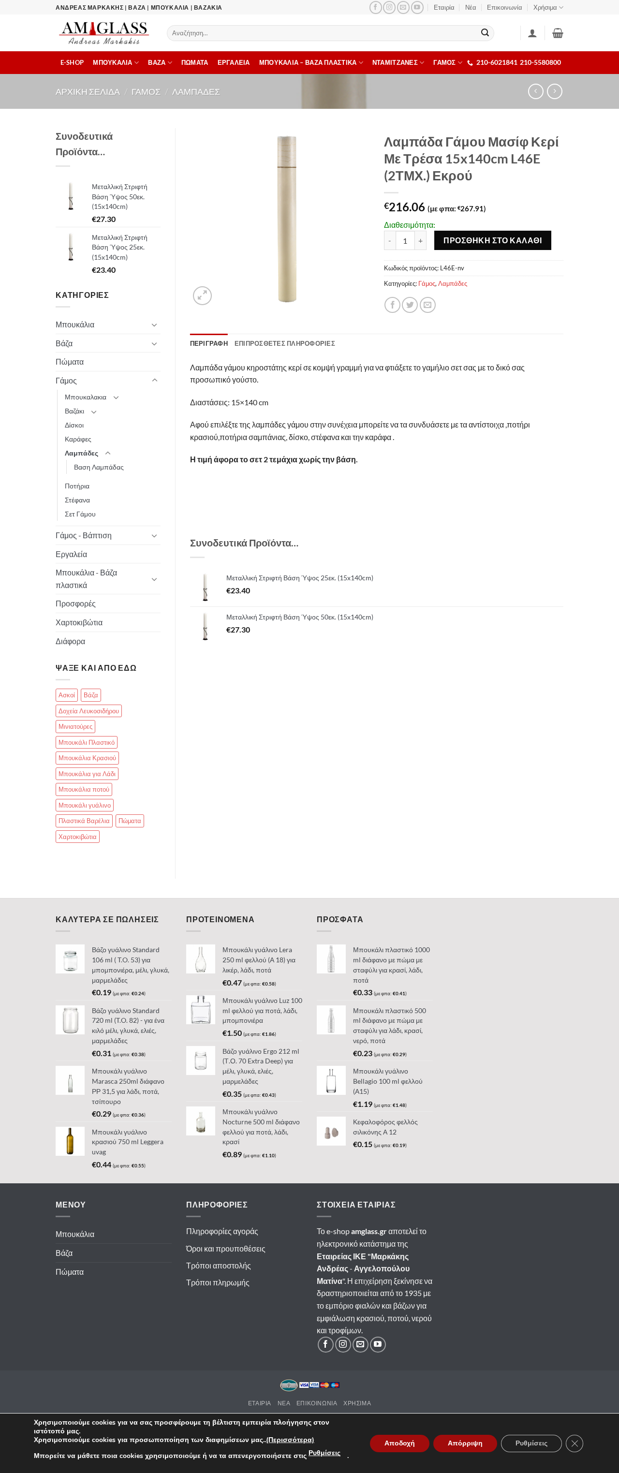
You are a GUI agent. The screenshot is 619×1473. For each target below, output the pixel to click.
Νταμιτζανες (395, 62)
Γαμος (146, 91)
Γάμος (426, 283)
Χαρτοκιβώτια (79, 622)
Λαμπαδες (196, 91)
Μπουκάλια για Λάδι (87, 774)
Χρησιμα (357, 1403)
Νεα (284, 1403)
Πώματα (70, 361)
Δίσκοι (74, 425)
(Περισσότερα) (290, 1439)
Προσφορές (76, 603)
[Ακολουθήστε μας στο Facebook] (375, 7)
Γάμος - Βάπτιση (84, 535)
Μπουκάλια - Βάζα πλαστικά (86, 578)
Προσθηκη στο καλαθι (492, 240)
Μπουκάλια (75, 324)
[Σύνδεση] (532, 33)
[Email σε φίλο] (428, 305)
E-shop (72, 62)
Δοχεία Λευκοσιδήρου (89, 711)
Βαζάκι (74, 411)
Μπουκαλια (112, 62)
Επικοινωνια (317, 1403)
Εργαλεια (234, 62)
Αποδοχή (399, 1443)
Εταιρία (444, 7)
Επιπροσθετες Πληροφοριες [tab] (285, 343)
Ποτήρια (77, 486)
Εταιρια (259, 1403)
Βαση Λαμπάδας (99, 467)
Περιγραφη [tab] (209, 343)
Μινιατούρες (75, 726)
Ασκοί (67, 695)
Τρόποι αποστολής (218, 1265)
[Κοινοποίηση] (392, 305)
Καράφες (78, 439)
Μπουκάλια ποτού (84, 789)
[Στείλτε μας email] (403, 7)
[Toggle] (155, 324)
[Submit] (485, 33)
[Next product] (535, 91)
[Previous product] (554, 91)
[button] (557, 33)
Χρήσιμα (545, 7)
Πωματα (194, 62)
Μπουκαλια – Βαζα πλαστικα (307, 62)
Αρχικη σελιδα (88, 91)
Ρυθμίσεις (324, 1453)
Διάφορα (70, 641)
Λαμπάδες (452, 283)
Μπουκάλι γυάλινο (85, 805)
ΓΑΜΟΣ (444, 62)
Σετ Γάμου (80, 514)
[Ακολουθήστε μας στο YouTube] (417, 7)
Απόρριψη (465, 1443)
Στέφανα (77, 500)
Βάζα (64, 343)
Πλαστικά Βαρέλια (84, 821)
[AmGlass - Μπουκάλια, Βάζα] (104, 33)
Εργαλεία (71, 554)
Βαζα (156, 62)
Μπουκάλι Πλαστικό (87, 742)
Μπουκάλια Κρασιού (87, 758)
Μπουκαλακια (85, 397)
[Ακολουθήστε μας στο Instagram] (389, 7)
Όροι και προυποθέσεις (225, 1248)
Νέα (470, 7)
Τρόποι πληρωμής (218, 1282)
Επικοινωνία (504, 7)
